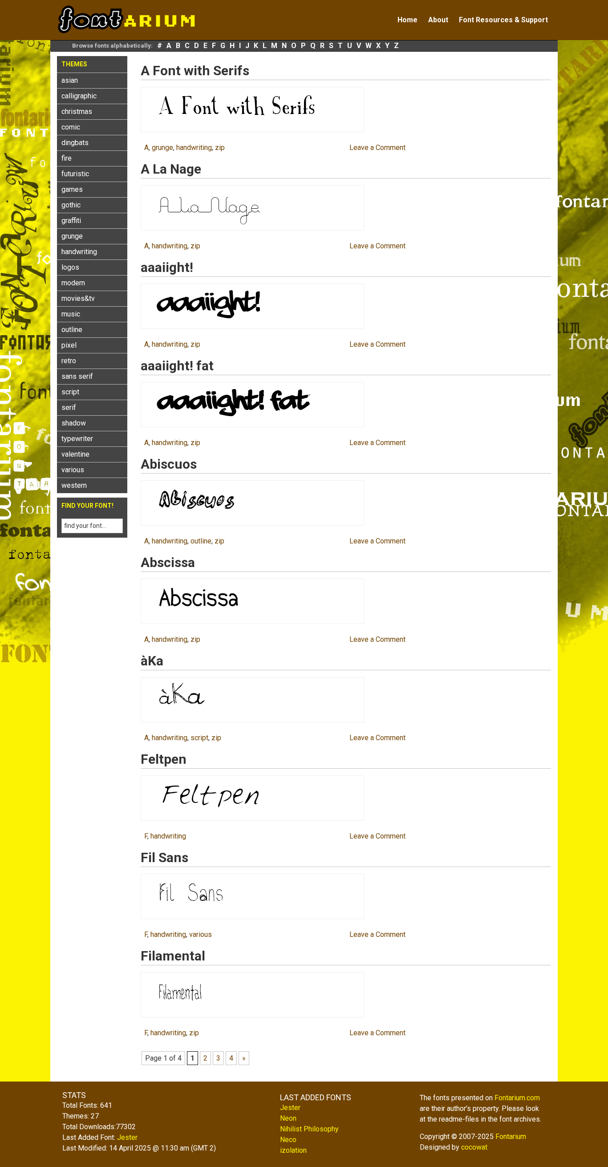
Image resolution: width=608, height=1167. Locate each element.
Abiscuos (169, 464)
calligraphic (79, 96)
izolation (293, 1150)
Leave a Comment (377, 147)
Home (407, 20)
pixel (69, 345)
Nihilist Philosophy (309, 1129)
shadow (73, 423)
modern (73, 283)
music (70, 314)
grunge (72, 236)
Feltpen (163, 759)
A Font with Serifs (195, 70)
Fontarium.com (517, 1098)
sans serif (77, 376)
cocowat (474, 1147)
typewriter (77, 438)
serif (68, 407)
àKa (152, 661)
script (70, 392)
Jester (127, 1137)
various (72, 470)
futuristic (75, 174)
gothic (71, 205)
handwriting (79, 251)
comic (70, 127)
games (72, 189)
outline (71, 329)
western (74, 485)
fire (66, 158)
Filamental (173, 956)
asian (69, 80)
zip (220, 147)
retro (68, 361)
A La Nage (171, 169)
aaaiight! (167, 267)
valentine (75, 454)
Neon (288, 1118)
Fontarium (510, 1136)
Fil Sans (164, 857)
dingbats (75, 142)
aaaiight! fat (177, 365)
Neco (288, 1139)
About (438, 20)
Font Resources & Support (503, 20)
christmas (76, 111)
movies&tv (78, 298)
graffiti (71, 220)
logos (70, 267)
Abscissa (168, 562)
